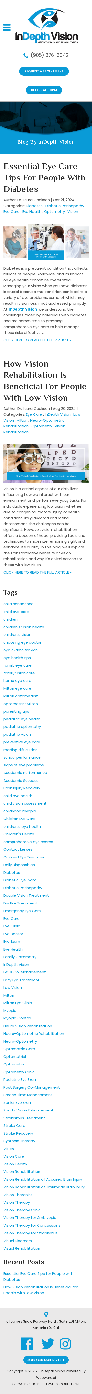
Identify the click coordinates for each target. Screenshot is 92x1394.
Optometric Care (19, 1048)
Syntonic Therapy (19, 1140)
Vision (72, 211)
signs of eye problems (23, 765)
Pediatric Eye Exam (20, 1079)
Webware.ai (46, 1377)
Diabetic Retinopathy (64, 205)
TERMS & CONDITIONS (62, 1384)
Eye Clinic (11, 926)
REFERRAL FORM (44, 90)
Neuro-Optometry (20, 1041)
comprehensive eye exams (28, 841)
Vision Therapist (17, 1194)
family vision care (19, 673)
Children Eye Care (19, 818)
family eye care (17, 665)
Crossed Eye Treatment (25, 857)
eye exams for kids (20, 649)
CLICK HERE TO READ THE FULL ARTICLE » (37, 340)
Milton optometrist (20, 695)
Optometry (54, 211)
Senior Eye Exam (17, 1102)
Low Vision (12, 987)
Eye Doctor (13, 933)
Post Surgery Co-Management (31, 1087)
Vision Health (15, 1164)
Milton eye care (17, 688)
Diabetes (34, 205)
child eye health (17, 795)
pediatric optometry (22, 726)
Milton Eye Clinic (17, 1002)
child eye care (16, 611)
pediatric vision (17, 734)
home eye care (17, 680)
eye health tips (17, 657)
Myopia (9, 1010)
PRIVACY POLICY (25, 1384)
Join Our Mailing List (46, 1359)
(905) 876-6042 (50, 55)
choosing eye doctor (22, 642)
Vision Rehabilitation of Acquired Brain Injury (42, 1179)
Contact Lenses (18, 849)
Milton (22, 420)
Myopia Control (17, 1018)
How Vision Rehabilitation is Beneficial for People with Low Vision (45, 381)
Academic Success (20, 780)
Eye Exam (11, 941)
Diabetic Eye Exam (19, 880)
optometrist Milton (20, 703)
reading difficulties (20, 749)
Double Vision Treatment (26, 895)
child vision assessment (25, 803)
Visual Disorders (17, 1240)
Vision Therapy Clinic (21, 1210)
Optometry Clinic (19, 1071)
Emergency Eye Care (22, 910)
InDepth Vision (23, 309)
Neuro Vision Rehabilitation (27, 1025)
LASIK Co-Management (24, 972)
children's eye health (22, 826)
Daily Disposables (19, 864)
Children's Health (18, 834)
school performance (22, 757)
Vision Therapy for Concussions (31, 1225)
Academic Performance (25, 772)
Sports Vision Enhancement (28, 1110)
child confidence (18, 603)
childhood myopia (19, 811)
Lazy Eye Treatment (21, 979)
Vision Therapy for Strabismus (30, 1232)
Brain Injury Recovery (21, 788)
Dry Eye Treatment (20, 903)
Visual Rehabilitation (21, 1248)
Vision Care (13, 1156)
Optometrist (14, 1056)
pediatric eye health (21, 719)
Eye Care (11, 211)
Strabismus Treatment (24, 1118)
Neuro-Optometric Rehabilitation (33, 1033)
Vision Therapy (16, 1202)
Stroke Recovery (18, 1133)
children (10, 619)
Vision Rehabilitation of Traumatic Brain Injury (44, 1186)
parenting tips (16, 711)
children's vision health (23, 627)
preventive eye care (21, 741)
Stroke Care (14, 1125)
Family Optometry (19, 956)
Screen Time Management (27, 1094)
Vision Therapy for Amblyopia (29, 1217)
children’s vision (17, 634)
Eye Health (31, 211)
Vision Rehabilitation (21, 1171)
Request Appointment (44, 71)
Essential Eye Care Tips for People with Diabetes (44, 178)
